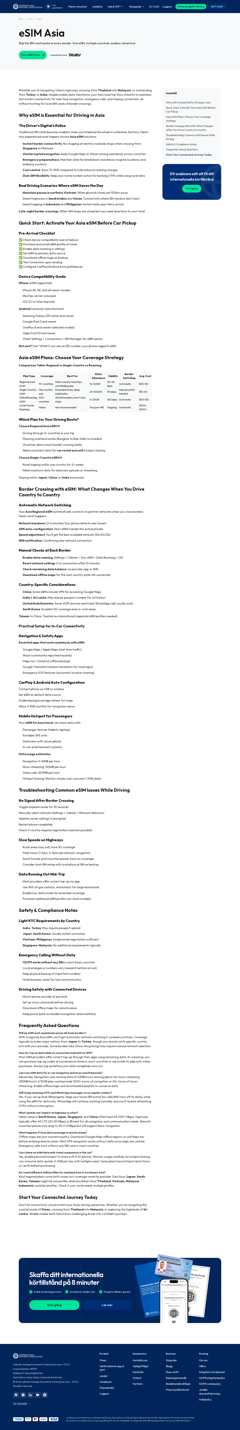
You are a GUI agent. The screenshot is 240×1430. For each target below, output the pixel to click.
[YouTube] (37, 1395)
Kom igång (192, 188)
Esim (30, 19)
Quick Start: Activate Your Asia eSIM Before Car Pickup (191, 109)
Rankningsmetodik (176, 1378)
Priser (103, 1360)
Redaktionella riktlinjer (178, 1383)
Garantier (138, 1372)
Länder (104, 1376)
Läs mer (107, 1305)
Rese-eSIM (172, 1372)
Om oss (203, 1360)
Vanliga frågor (141, 1366)
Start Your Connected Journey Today (189, 154)
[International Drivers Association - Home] (27, 6)
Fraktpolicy (205, 1399)
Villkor (202, 1366)
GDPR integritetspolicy (212, 1378)
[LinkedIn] (30, 1395)
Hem (21, 19)
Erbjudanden (107, 1387)
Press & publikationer (177, 1389)
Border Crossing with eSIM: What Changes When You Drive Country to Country (189, 127)
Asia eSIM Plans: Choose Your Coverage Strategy (188, 118)
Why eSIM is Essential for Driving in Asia (188, 102)
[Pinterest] (45, 1395)
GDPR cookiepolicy (210, 1383)
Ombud (137, 1378)
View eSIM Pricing (30, 54)
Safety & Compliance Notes (181, 144)
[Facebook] (16, 1395)
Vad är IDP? (114, 6)
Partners (138, 1383)
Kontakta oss (140, 1360)
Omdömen (106, 1381)
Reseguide (135, 6)
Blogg (169, 1366)
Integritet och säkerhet (212, 1372)
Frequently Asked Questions (182, 149)
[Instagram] (23, 1395)
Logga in (104, 1393)
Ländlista (97, 6)
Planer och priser (77, 6)
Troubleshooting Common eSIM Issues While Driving (190, 137)
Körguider (171, 1360)
